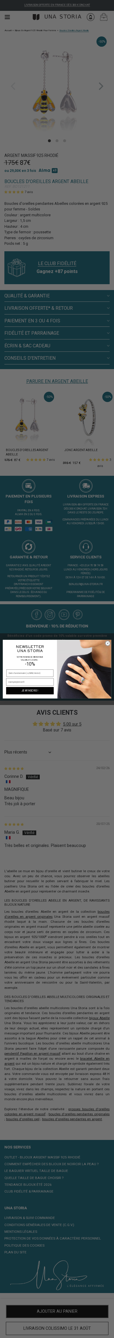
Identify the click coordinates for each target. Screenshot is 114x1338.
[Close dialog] (107, 643)
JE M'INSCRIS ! (30, 690)
